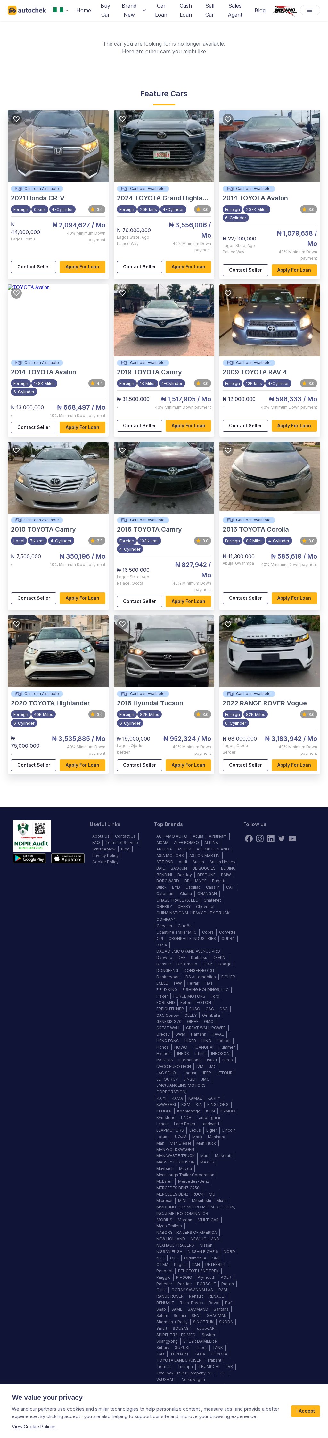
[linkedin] (270, 838)
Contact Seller (33, 266)
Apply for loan (82, 266)
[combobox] (62, 10)
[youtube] (292, 838)
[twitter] (281, 838)
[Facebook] (248, 838)
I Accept (305, 1411)
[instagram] (259, 838)
